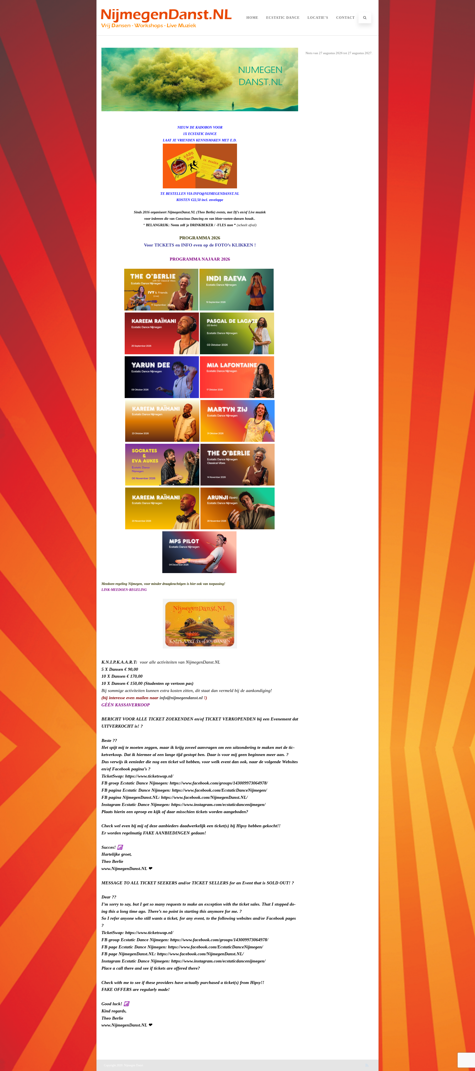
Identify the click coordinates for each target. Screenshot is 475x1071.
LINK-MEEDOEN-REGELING (124, 590)
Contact (345, 18)
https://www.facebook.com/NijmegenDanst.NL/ (204, 797)
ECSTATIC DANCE (283, 18)
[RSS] (367, 1065)
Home (252, 18)
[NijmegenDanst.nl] (166, 33)
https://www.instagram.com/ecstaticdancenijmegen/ (218, 804)
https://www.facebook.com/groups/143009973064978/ (219, 783)
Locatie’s (318, 18)
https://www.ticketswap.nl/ (149, 776)
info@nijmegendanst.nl (181, 697)
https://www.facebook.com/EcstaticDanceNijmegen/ (219, 790)
